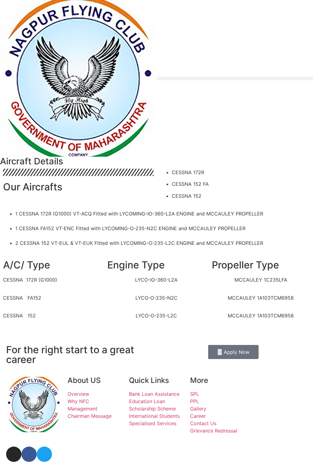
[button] (234, 78)
